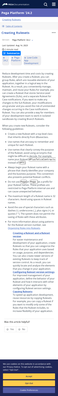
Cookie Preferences (29, 390)
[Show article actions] (53, 32)
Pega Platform (16, 59)
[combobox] (22, 40)
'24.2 (5, 60)
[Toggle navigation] (54, 4)
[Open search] (45, 4)
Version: (6, 39)
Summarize (13, 53)
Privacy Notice (13, 367)
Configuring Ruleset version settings (33, 272)
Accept (29, 376)
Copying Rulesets (22, 291)
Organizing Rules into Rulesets (24, 228)
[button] (29, 26)
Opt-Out (29, 383)
